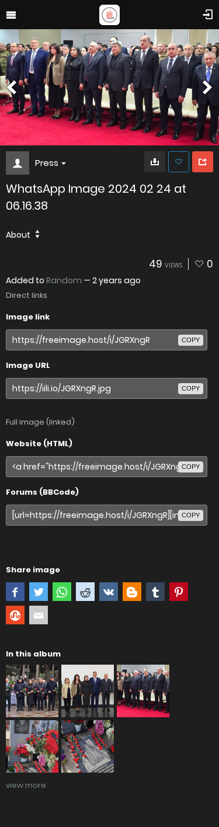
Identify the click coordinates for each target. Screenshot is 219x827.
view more (26, 785)
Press (46, 163)
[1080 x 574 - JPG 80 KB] (154, 161)
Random (64, 280)
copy (191, 339)
